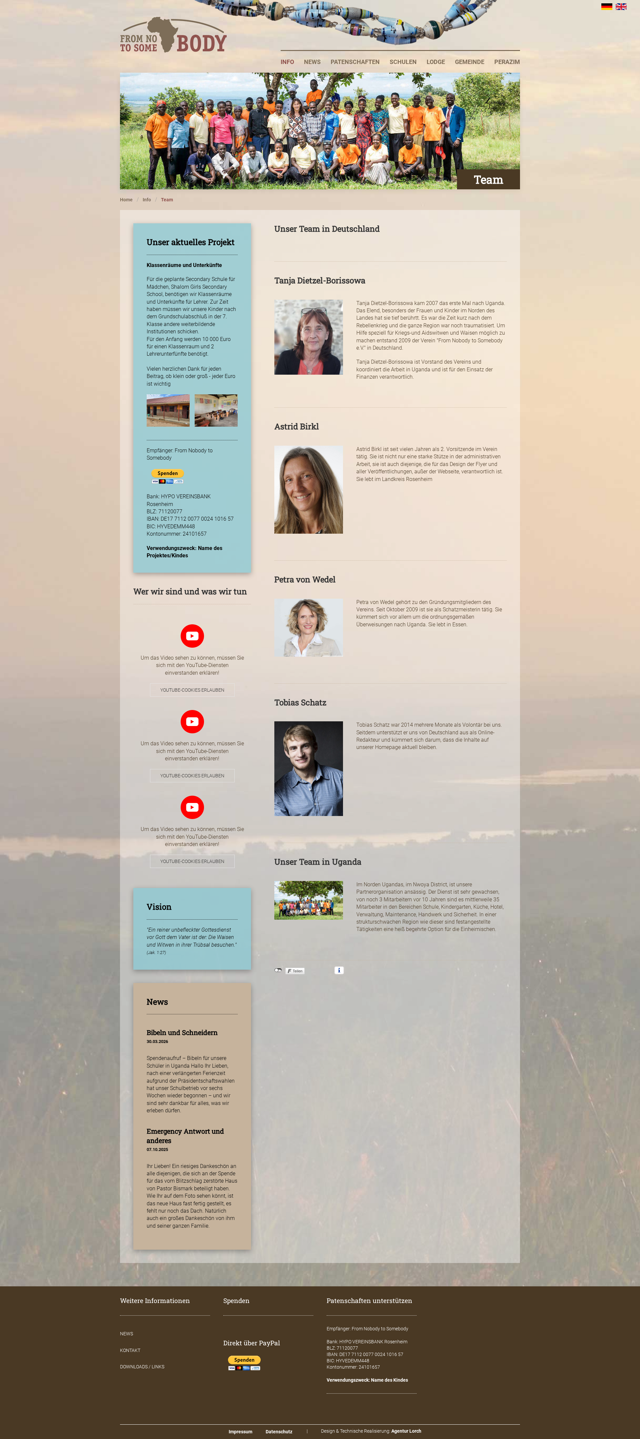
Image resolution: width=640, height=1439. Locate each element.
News (312, 61)
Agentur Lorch (406, 1431)
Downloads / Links (142, 1366)
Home (126, 199)
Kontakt (130, 1350)
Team (167, 199)
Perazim (507, 61)
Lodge (436, 61)
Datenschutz (279, 1431)
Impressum (240, 1431)
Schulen (403, 61)
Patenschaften (355, 61)
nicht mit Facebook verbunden (278, 970)
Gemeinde (469, 61)
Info (287, 61)
